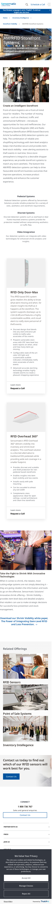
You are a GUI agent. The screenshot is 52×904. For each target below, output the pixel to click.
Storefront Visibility (10, 24)
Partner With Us (11, 827)
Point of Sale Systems (17, 713)
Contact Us (11, 776)
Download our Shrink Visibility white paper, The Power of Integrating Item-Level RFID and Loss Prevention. (24, 621)
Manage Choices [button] (26, 885)
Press (6, 834)
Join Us (7, 842)
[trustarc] (45, 901)
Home (5, 18)
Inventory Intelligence (20, 18)
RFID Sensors (12, 682)
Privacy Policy (8, 901)
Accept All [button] (26, 878)
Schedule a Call (38, 4)
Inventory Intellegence (18, 745)
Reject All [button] (26, 893)
